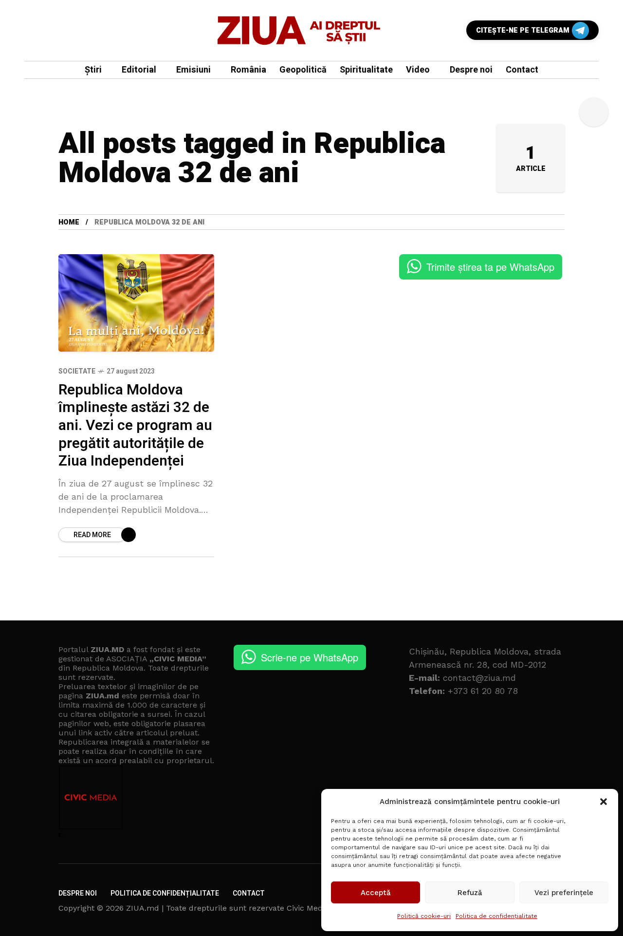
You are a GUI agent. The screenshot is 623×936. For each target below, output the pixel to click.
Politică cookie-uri (424, 916)
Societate (76, 371)
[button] (603, 801)
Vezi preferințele (563, 892)
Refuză (470, 892)
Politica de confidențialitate (496, 916)
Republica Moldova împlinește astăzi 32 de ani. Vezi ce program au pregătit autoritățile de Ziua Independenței (135, 425)
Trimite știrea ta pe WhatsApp (490, 267)
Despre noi (77, 893)
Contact (249, 893)
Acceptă (376, 892)
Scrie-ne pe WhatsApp (309, 657)
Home (68, 222)
